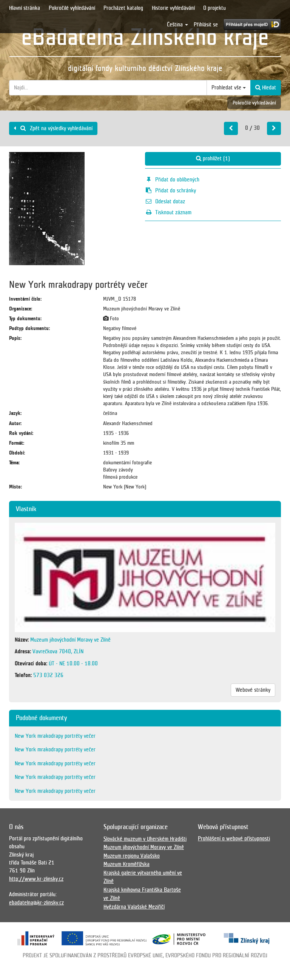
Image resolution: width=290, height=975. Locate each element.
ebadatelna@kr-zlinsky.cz (36, 903)
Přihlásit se (206, 24)
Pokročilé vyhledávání (72, 8)
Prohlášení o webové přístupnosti (234, 838)
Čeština (175, 24)
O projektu (214, 8)
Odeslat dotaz (170, 201)
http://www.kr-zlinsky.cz (36, 879)
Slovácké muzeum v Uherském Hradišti (145, 839)
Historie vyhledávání (173, 8)
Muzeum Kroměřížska (126, 864)
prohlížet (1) (215, 158)
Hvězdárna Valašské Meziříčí (134, 907)
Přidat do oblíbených (177, 180)
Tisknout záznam (173, 212)
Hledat (268, 87)
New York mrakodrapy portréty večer (55, 736)
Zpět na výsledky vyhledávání (60, 128)
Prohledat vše (227, 87)
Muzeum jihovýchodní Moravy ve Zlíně (143, 847)
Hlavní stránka (24, 8)
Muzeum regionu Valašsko (131, 856)
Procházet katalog (123, 8)
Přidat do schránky (175, 190)
